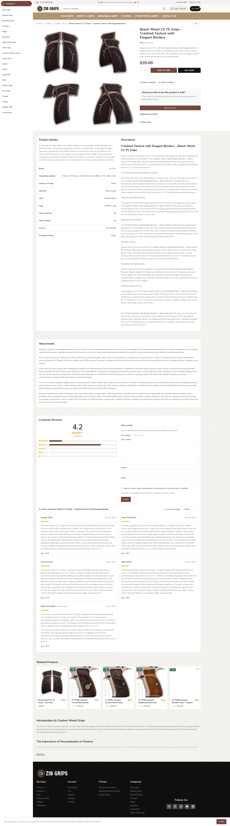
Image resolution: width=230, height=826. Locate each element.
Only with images (173, 509)
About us (40, 787)
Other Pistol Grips (137, 812)
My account (72, 787)
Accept (221, 821)
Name (124, 467)
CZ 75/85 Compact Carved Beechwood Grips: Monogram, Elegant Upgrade (80, 704)
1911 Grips (134, 787)
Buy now (189, 70)
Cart (69, 791)
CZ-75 (102, 176)
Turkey (113, 183)
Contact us (41, 791)
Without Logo (110, 206)
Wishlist (71, 802)
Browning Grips (136, 794)
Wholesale (41, 805)
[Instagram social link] (181, 806)
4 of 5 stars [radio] (140, 435)
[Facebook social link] (169, 806)
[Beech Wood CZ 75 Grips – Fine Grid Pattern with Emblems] (52, 681)
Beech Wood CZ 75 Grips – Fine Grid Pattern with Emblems (48, 702)
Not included (111, 228)
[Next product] (199, 23)
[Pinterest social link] (193, 806)
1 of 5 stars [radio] (134, 435)
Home (39, 23)
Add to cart (163, 70)
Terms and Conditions (107, 787)
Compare (71, 798)
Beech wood (111, 191)
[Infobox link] (45, 2)
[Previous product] (193, 23)
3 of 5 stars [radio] (138, 435)
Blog (38, 794)
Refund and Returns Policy (110, 791)
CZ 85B (96, 176)
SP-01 (113, 176)
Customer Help (43, 798)
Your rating (126, 435)
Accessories (135, 809)
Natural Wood (110, 198)
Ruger (132, 802)
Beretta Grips (135, 791)
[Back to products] (196, 23)
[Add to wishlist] (64, 669)
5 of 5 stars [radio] (142, 435)
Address (71, 794)
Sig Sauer (134, 805)
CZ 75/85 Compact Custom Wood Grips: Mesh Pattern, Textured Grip (115, 704)
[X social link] (175, 806)
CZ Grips (47, 23)
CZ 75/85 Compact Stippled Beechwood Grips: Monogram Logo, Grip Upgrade (148, 704)
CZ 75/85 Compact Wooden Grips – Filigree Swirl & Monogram (182, 702)
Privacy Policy (104, 794)
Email (124, 478)
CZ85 (108, 176)
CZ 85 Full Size (86, 176)
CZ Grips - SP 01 (60, 23)
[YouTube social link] (187, 806)
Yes (114, 213)
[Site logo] (48, 8)
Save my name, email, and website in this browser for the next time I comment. (156, 488)
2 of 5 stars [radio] (136, 435)
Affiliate (40, 802)
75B (64, 176)
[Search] (164, 8)
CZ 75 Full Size (73, 176)
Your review (126, 439)
